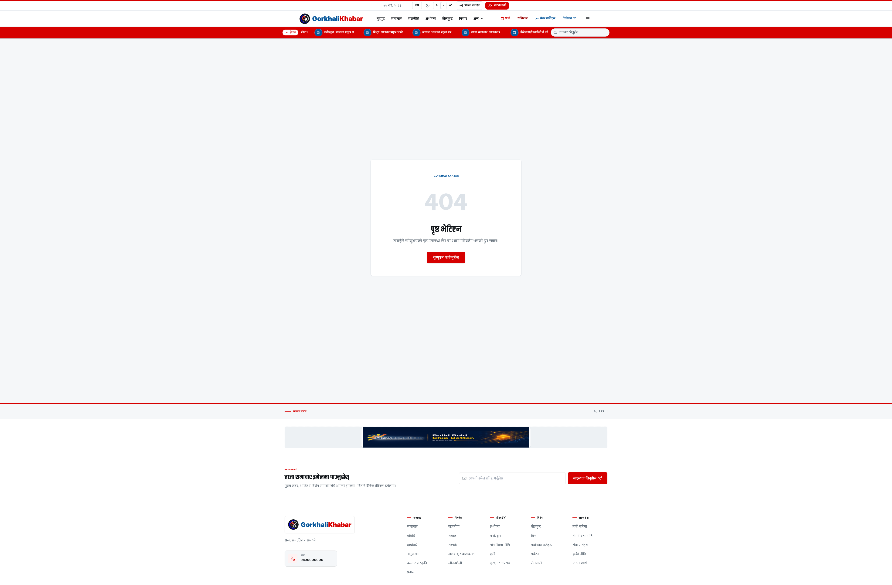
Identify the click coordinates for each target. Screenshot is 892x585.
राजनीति (413, 19)
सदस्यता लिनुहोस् (584, 478)
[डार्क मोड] (427, 5)
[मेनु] (587, 19)
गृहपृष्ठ (381, 19)
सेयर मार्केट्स (547, 18)
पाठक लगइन (472, 5)
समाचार (396, 19)
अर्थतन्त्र (431, 19)
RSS (601, 411)
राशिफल (522, 18)
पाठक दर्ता (500, 5)
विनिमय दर (569, 18)
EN (417, 5)
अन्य (476, 19)
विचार (463, 19)
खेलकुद (447, 19)
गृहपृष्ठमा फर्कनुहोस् (446, 257)
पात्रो (507, 18)
